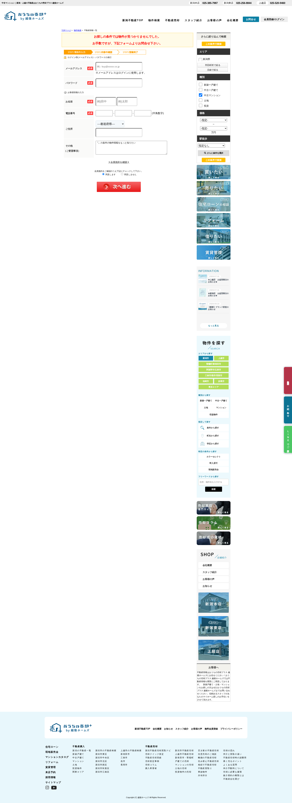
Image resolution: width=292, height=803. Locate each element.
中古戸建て (78, 757)
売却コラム (151, 765)
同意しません (130, 174)
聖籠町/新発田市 (213, 364)
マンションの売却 (184, 765)
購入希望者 (151, 768)
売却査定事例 (152, 761)
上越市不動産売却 (184, 754)
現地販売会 (214, 469)
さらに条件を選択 (215, 153)
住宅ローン (51, 746)
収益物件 (214, 414)
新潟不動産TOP (132, 20)
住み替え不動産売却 (208, 761)
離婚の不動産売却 (207, 757)
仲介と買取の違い (232, 754)
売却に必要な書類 (232, 772)
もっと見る (213, 325)
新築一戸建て (211, 84)
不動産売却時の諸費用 (235, 757)
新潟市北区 (101, 761)
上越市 (221, 358)
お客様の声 (214, 20)
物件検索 (154, 20)
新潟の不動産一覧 (81, 750)
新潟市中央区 (102, 757)
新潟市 (206, 358)
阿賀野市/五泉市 (213, 369)
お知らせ (207, 586)
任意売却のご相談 (207, 754)
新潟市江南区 (102, 772)
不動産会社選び (231, 779)
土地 (206, 100)
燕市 (123, 761)
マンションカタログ (57, 757)
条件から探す (213, 428)
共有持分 (202, 775)
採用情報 (50, 777)
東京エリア (214, 387)
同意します (110, 174)
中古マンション (212, 95)
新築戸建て (78, 754)
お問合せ (251, 19)
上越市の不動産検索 (131, 750)
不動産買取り (205, 768)
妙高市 (221, 381)
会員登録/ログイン (274, 19)
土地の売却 (181, 768)
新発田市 (125, 754)
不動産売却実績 (153, 757)
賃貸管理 (50, 767)
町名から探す (213, 436)
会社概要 (233, 20)
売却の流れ (229, 750)
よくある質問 (230, 765)
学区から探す (213, 443)
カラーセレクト (213, 456)
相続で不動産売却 (207, 765)
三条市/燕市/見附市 (213, 375)
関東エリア (78, 772)
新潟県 (206, 59)
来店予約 (50, 772)
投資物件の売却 (183, 772)
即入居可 (214, 463)
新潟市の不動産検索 (105, 750)
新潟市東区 (101, 754)
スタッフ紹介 (193, 20)
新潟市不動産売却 (184, 750)
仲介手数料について (233, 768)
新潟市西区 (101, 765)
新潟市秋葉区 (102, 768)
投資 (206, 105)
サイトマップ (53, 782)
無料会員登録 (211, 729)
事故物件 (202, 772)
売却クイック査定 (154, 754)
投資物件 (77, 768)
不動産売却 (172, 20)
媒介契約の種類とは (233, 775)
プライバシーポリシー (231, 729)
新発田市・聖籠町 (184, 757)
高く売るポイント (232, 761)
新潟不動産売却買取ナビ (158, 750)
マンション (221, 407)
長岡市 (124, 765)
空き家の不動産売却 (208, 750)
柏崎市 (206, 381)
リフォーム (51, 762)
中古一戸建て (211, 90)
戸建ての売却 (182, 761)
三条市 (124, 757)
